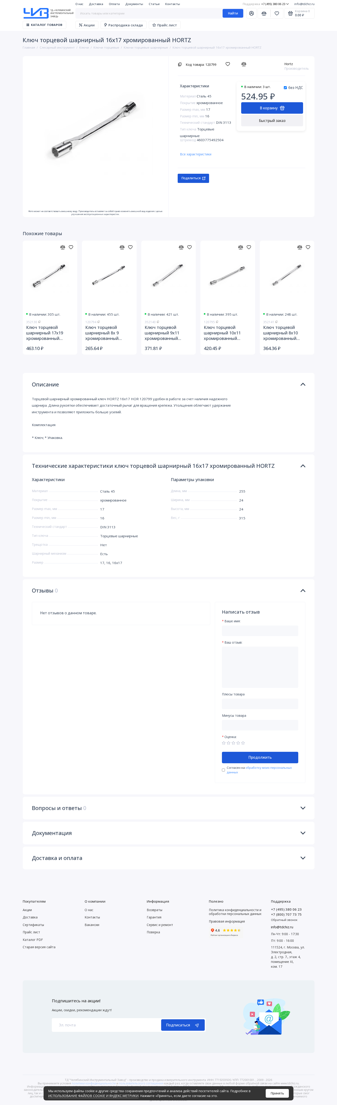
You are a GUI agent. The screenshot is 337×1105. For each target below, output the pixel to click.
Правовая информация (227, 921)
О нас (79, 4)
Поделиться (191, 178)
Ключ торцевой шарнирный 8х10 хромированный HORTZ (280, 333)
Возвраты (154, 910)
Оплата (114, 4)
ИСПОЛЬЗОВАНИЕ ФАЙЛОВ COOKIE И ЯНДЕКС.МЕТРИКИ (93, 1096)
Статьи (154, 4)
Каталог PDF (33, 939)
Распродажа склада (125, 25)
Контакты (172, 4)
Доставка (96, 4)
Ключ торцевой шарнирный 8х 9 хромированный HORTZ (102, 333)
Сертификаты (33, 925)
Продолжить (260, 757)
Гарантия (154, 917)
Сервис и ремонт (160, 925)
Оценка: (230, 737)
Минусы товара (234, 716)
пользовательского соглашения (141, 1083)
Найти (233, 13)
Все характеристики (195, 154)
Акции (89, 25)
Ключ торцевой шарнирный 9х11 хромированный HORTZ (162, 333)
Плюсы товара (233, 694)
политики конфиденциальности (94, 1083)
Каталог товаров (47, 25)
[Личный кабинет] (251, 13)
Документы (134, 4)
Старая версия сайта (39, 947)
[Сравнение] (264, 13)
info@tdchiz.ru (304, 4)
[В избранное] (229, 64)
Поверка (153, 932)
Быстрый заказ (272, 120)
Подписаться (178, 1025)
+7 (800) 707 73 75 (286, 914)
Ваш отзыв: (233, 643)
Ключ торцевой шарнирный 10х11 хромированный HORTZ (222, 333)
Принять (277, 1093)
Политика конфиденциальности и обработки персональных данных (235, 912)
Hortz (288, 64)
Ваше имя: (232, 621)
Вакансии (92, 925)
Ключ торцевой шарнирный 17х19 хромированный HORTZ (44, 333)
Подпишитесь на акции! (76, 1001)
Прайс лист (167, 25)
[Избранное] (277, 13)
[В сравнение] (245, 64)
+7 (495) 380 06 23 (264, 4)
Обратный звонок (284, 920)
